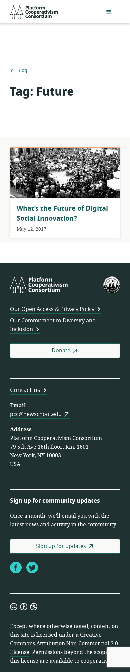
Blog (22, 70)
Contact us (25, 390)
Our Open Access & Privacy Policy (52, 309)
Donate (61, 351)
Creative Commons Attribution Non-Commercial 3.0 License (64, 643)
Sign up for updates (61, 546)
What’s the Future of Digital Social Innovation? (62, 213)
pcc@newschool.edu (36, 414)
